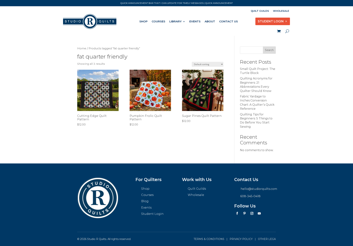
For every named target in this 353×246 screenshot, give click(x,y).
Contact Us (228, 21)
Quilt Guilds (260, 11)
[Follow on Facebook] (237, 213)
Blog (145, 201)
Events (195, 21)
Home (81, 48)
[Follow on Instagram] (252, 213)
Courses (158, 21)
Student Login (152, 214)
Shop (143, 21)
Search (269, 50)
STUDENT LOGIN (271, 21)
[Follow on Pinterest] (244, 213)
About (210, 21)
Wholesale (281, 11)
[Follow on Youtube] (259, 213)
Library (175, 21)
